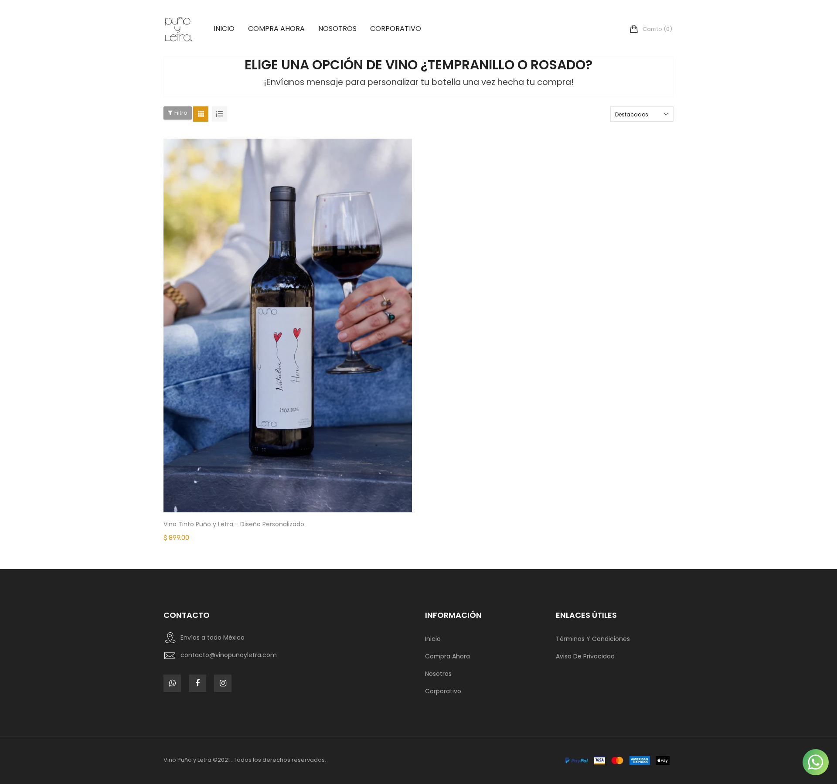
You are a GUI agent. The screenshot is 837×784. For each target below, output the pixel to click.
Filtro (180, 113)
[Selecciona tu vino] (275, 353)
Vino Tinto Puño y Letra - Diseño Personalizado (233, 524)
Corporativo (443, 691)
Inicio (433, 638)
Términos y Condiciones (593, 638)
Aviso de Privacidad (585, 656)
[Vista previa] (301, 353)
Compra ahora (447, 656)
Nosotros (438, 673)
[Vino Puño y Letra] (616, 760)
